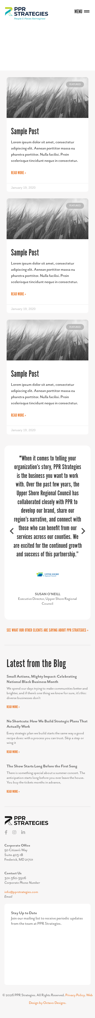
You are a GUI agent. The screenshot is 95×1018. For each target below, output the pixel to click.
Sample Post (25, 132)
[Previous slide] (12, 532)
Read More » (18, 173)
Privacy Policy (75, 995)
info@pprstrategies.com (21, 892)
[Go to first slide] (83, 532)
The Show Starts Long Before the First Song (42, 766)
